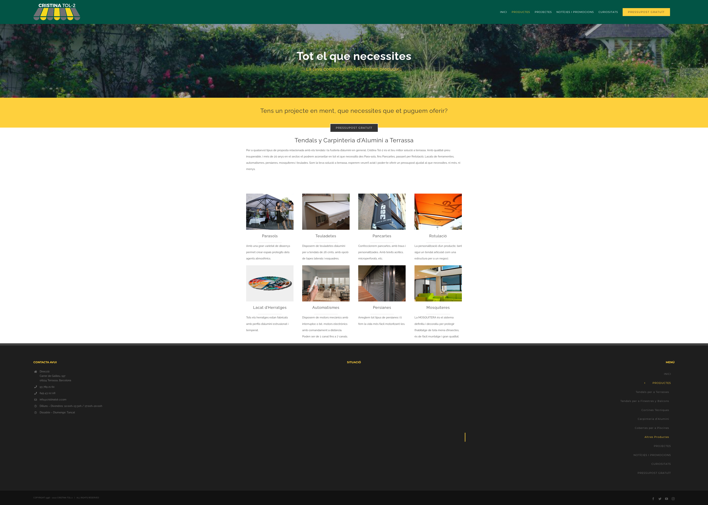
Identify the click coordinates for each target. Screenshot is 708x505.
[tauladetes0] (326, 195)
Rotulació (438, 236)
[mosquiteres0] (438, 266)
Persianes (382, 307)
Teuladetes (325, 236)
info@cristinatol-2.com (53, 399)
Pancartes (382, 236)
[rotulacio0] (438, 195)
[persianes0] (382, 266)
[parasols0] (270, 195)
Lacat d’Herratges (270, 307)
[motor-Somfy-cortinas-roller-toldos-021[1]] (326, 266)
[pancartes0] (382, 195)
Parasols (270, 236)
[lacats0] (270, 266)
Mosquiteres (438, 307)
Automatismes (325, 307)
